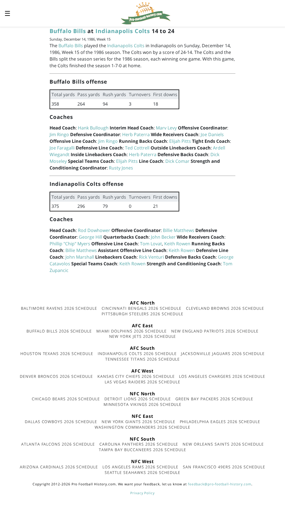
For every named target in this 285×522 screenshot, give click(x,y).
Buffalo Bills (68, 31)
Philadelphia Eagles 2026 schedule (220, 421)
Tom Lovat (151, 244)
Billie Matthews (178, 230)
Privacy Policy (142, 493)
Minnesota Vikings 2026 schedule (143, 404)
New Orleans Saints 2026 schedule (223, 444)
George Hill (90, 237)
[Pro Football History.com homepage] (146, 13)
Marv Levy (166, 128)
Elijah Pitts (180, 141)
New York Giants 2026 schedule (138, 421)
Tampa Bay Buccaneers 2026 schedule (142, 449)
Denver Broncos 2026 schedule (56, 376)
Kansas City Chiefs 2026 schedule (136, 376)
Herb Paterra (136, 134)
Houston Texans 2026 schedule (56, 353)
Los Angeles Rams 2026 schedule (140, 466)
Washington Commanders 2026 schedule (142, 427)
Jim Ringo (59, 134)
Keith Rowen (177, 244)
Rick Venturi (151, 257)
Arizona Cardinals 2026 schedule (59, 466)
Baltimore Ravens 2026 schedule (59, 308)
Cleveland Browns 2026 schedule (225, 308)
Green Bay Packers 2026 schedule (214, 398)
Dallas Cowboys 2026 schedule (61, 421)
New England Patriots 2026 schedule (215, 331)
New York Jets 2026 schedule (142, 336)
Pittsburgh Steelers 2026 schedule (142, 313)
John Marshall (79, 257)
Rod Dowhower (94, 230)
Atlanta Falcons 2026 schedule (58, 444)
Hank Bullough (93, 128)
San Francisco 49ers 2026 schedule (224, 466)
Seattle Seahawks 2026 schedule (143, 472)
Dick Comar (177, 161)
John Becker (163, 237)
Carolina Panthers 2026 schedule (138, 444)
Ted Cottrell (137, 148)
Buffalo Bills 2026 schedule (59, 331)
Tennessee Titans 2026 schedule (142, 359)
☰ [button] (7, 13)
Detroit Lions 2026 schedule (137, 398)
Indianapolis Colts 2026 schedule (137, 353)
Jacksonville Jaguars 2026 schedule (223, 353)
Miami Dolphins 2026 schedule (131, 331)
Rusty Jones (121, 168)
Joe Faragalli (62, 148)
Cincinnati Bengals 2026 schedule (141, 308)
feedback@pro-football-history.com (219, 484)
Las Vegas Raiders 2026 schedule (142, 381)
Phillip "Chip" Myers (70, 244)
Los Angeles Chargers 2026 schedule (222, 376)
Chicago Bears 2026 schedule (66, 398)
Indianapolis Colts (122, 31)
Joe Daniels (212, 134)
